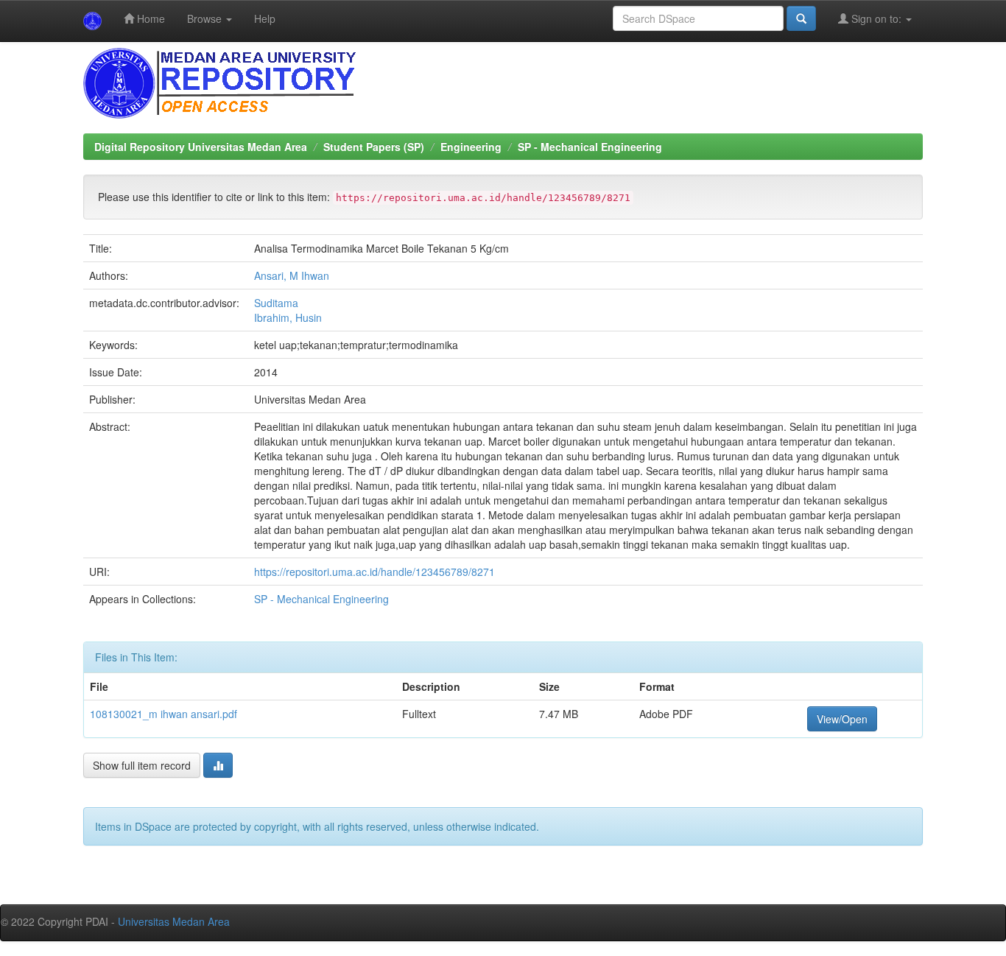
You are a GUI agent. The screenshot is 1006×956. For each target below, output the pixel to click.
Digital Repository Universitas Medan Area (200, 146)
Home (149, 18)
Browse (206, 18)
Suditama (276, 302)
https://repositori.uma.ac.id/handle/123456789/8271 (374, 571)
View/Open (842, 718)
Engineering (471, 146)
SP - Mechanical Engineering (590, 146)
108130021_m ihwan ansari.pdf (163, 713)
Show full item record (142, 765)
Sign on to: (876, 18)
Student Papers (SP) (373, 146)
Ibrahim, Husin (288, 317)
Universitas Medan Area (174, 921)
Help (264, 18)
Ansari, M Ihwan (291, 275)
